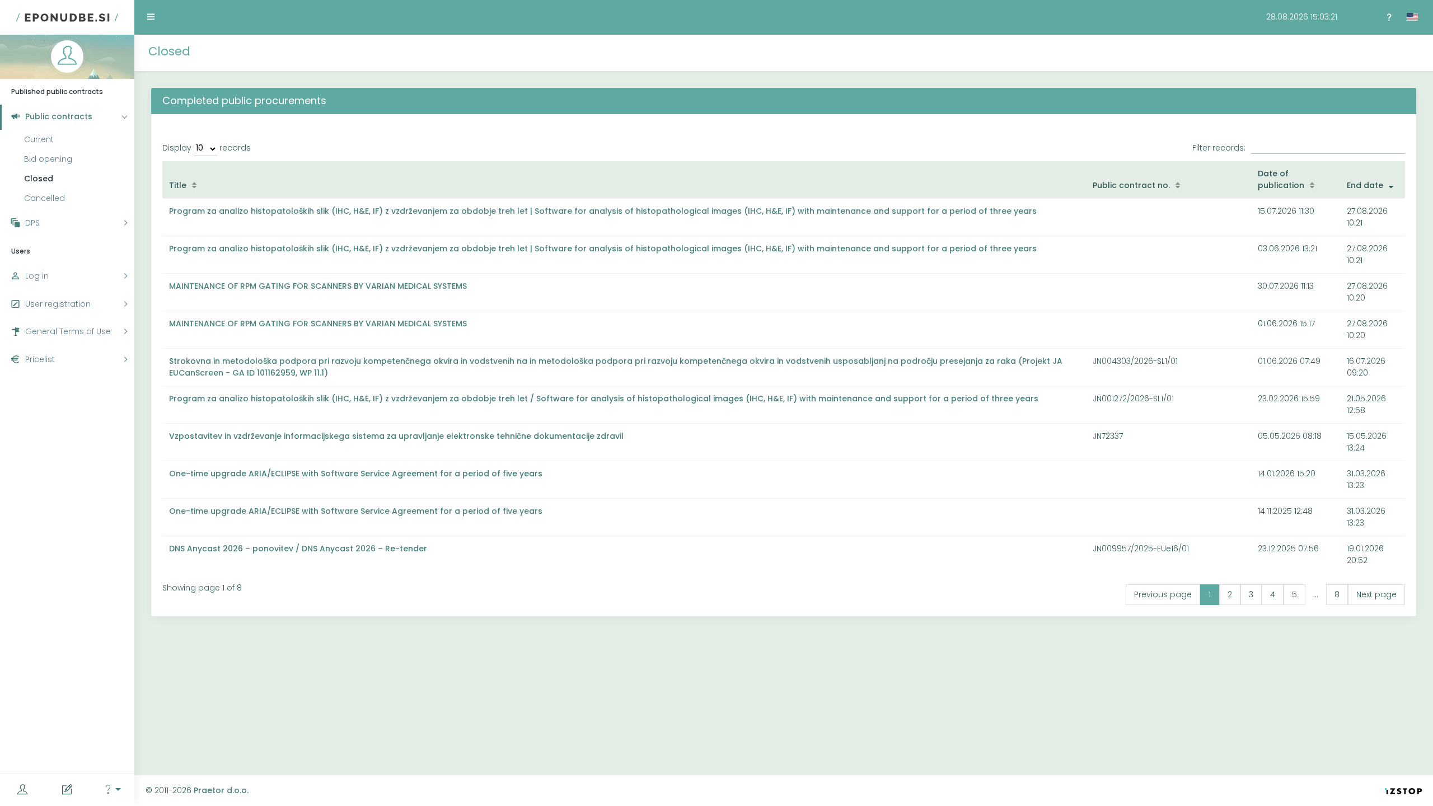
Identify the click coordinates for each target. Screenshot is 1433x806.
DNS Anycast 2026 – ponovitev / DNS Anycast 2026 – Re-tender (298, 548)
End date (1365, 185)
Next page (1376, 594)
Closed (38, 178)
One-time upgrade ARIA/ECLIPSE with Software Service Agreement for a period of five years (355, 473)
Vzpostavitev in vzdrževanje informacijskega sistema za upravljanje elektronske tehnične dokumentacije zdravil (396, 436)
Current (39, 139)
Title (177, 185)
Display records (206, 147)
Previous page (1163, 594)
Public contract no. (1131, 185)
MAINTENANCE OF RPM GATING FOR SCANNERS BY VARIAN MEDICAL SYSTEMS (318, 286)
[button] (112, 790)
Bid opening (48, 159)
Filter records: (1218, 147)
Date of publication (1281, 179)
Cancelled (44, 198)
